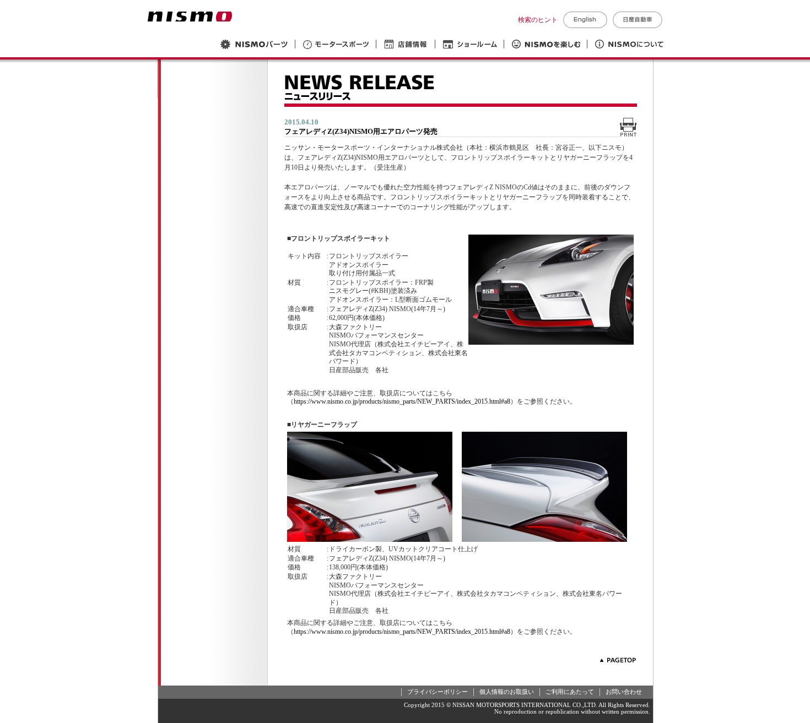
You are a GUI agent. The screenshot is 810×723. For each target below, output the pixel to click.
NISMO (190, 16)
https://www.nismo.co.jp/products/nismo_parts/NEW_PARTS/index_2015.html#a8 (402, 401)
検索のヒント (538, 20)
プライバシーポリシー (437, 691)
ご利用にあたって (570, 691)
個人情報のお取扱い (506, 691)
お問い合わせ (624, 691)
